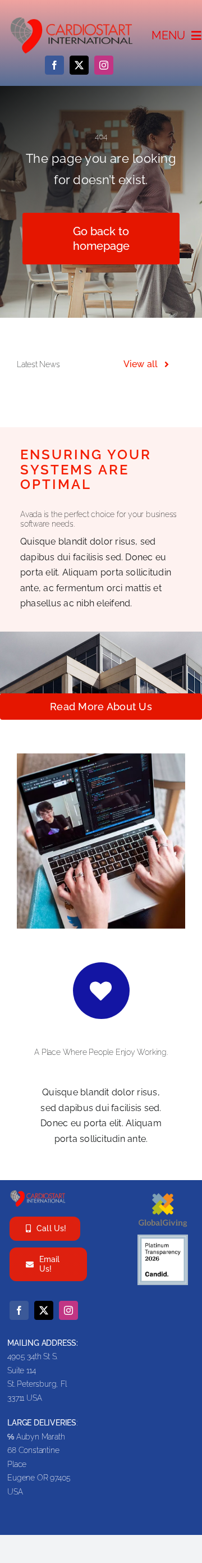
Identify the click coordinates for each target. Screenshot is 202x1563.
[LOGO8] (38, 1193)
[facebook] (54, 65)
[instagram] (103, 65)
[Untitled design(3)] (162, 1193)
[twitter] (79, 65)
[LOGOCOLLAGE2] (72, 20)
